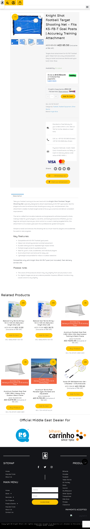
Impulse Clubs (10, 474)
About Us (8, 477)
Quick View (14, 317)
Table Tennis (67, 479)
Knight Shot (54, 111)
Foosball (65, 477)
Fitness (65, 502)
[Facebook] (55, 168)
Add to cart (68, 96)
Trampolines (67, 496)
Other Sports (67, 493)
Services (8, 497)
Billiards (65, 471)
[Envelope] (64, 168)
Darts (64, 485)
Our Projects (9, 500)
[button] (7, 3)
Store (7, 493)
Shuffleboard (67, 491)
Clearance (66, 505)
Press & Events (10, 503)
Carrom (65, 488)
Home (7, 471)
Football (55, 106)
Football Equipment (65, 106)
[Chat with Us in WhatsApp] (85, 464)
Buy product (75, 348)
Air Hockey (66, 482)
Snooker (65, 474)
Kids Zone (66, 499)
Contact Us (9, 512)
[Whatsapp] (68, 168)
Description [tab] (17, 196)
